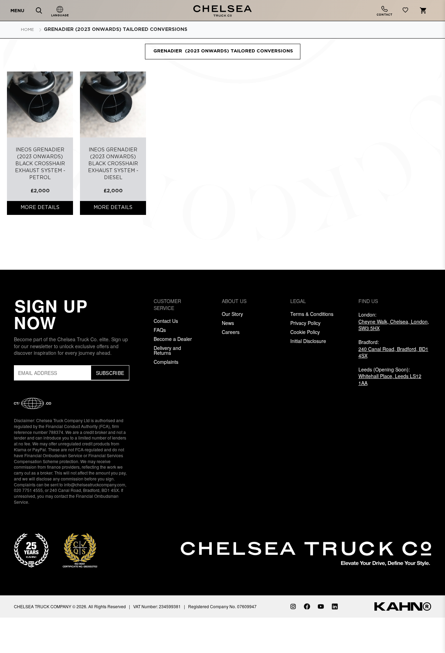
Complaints (166, 361)
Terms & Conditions (311, 313)
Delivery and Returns (167, 350)
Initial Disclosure (308, 340)
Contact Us (166, 320)
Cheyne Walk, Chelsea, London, (393, 325)
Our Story (232, 313)
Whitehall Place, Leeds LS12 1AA (389, 379)
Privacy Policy (305, 322)
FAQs (160, 329)
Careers (231, 331)
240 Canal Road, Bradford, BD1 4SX (393, 352)
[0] (405, 11)
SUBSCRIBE (110, 372)
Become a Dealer (173, 338)
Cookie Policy (305, 331)
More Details (40, 208)
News (228, 322)
